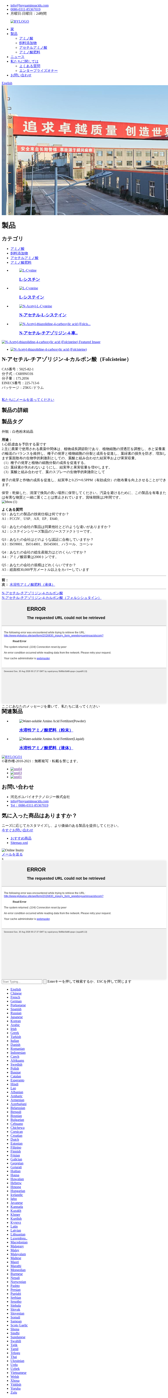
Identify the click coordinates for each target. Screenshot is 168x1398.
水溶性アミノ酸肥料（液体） (32, 584)
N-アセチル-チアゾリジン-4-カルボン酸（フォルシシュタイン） (52, 598)
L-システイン (31, 297)
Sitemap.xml (19, 843)
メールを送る (12, 854)
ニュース (17, 57)
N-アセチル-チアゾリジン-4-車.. (48, 333)
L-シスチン (29, 279)
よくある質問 (29, 66)
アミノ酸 (26, 38)
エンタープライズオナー (38, 70)
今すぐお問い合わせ (17, 830)
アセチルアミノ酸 (33, 47)
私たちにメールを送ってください (28, 400)
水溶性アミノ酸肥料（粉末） (46, 730)
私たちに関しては (24, 61)
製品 (14, 34)
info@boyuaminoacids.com (29, 5)
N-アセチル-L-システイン (42, 315)
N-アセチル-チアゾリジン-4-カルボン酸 (32, 593)
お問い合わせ (21, 75)
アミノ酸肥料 (29, 52)
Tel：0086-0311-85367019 (29, 805)
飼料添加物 (28, 43)
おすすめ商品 (21, 838)
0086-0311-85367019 (25, 9)
